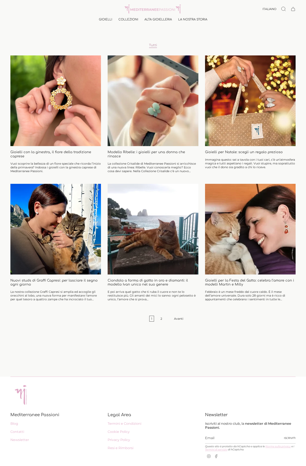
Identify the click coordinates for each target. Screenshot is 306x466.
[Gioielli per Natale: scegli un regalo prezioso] (250, 100)
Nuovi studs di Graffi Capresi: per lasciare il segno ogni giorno (54, 282)
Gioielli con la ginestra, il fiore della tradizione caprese (50, 154)
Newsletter (19, 440)
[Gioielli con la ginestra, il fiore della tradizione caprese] (55, 100)
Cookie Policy (119, 432)
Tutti (153, 45)
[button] (105, 20)
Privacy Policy (119, 440)
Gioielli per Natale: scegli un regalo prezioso (244, 152)
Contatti (17, 432)
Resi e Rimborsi (120, 448)
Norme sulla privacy (278, 446)
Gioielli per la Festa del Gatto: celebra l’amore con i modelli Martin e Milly (249, 282)
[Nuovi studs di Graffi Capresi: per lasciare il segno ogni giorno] (55, 229)
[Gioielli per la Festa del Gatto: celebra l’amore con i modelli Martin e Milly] (250, 229)
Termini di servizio (216, 449)
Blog (14, 424)
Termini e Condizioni (124, 424)
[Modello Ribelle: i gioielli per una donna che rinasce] (153, 100)
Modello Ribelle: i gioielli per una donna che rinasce (146, 154)
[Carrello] (293, 9)
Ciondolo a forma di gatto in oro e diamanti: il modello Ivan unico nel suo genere (148, 282)
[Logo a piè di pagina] (20, 395)
